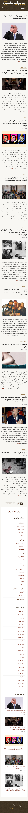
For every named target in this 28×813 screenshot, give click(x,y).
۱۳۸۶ (19, 670)
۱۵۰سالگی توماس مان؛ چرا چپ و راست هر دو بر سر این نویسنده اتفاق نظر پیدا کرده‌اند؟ (14, 123)
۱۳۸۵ (19, 674)
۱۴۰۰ (20, 625)
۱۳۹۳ (19, 648)
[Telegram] (14, 511)
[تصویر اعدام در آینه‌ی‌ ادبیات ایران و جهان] (14, 466)
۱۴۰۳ (19, 615)
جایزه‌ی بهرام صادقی (18, 589)
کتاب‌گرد (24, 118)
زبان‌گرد (24, 175)
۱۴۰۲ (20, 618)
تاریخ (22, 581)
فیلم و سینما (23, 341)
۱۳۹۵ (19, 641)
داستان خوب (21, 575)
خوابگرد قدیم (20, 599)
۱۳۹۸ (19, 631)
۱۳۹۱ (20, 654)
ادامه (19, 61)
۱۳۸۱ (20, 687)
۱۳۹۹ (19, 628)
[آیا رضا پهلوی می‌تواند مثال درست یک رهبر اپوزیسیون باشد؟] (14, 31)
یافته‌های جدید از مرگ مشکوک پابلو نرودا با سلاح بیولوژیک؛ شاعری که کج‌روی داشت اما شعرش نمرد (14, 399)
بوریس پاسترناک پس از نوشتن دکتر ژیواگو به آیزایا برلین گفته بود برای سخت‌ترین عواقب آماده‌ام (14, 232)
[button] (2, 8)
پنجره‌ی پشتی (20, 536)
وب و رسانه (21, 572)
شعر (23, 566)
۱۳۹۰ (19, 657)
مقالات (24, 13)
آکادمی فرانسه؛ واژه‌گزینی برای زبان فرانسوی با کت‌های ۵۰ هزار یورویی (16, 179)
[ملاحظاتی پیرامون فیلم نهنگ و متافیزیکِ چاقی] (14, 360)
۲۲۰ (13, 504)
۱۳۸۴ (19, 677)
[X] (9, 511)
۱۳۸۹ (19, 661)
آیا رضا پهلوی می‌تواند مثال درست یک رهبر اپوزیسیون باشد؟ (15, 17)
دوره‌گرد (22, 554)
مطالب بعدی (8, 503)
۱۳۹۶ (19, 638)
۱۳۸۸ (19, 664)
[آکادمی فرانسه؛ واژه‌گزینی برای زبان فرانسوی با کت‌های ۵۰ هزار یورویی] (14, 192)
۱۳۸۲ (19, 684)
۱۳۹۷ (19, 634)
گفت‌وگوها (21, 532)
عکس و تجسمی (20, 569)
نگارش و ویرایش (20, 543)
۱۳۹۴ (19, 644)
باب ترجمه (21, 549)
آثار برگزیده (21, 592)
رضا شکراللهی (9, 805)
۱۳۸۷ (19, 667)
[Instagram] (18, 511)
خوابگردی (21, 578)
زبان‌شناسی (21, 546)
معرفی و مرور (20, 526)
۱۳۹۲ (19, 651)
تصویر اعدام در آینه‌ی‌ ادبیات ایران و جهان (14, 452)
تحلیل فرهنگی (23, 67)
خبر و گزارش (23, 394)
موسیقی (22, 563)
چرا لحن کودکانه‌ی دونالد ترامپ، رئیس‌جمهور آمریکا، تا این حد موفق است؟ (14, 71)
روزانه (22, 584)
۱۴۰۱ (20, 621)
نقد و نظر (21, 595)
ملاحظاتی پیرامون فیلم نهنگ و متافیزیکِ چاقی (14, 345)
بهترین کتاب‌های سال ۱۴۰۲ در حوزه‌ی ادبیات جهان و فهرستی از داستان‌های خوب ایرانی (15, 292)
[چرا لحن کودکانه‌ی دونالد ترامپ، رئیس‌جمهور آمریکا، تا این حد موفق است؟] (14, 84)
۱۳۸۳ (19, 680)
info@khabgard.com (12, 809)
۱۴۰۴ (20, 612)
